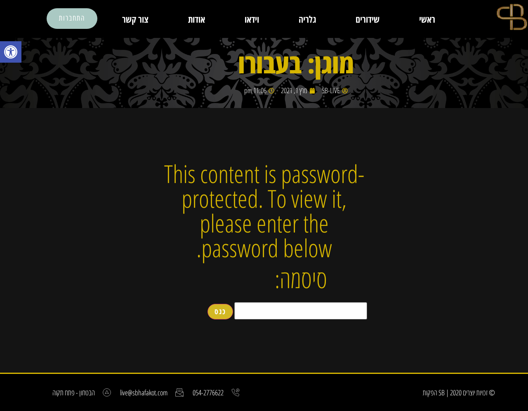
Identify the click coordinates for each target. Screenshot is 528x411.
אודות (196, 19)
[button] (10, 52)
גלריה (307, 19)
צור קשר (135, 19)
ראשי (427, 19)
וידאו (252, 19)
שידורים (368, 19)
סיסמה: (301, 281)
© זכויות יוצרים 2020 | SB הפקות (459, 392)
